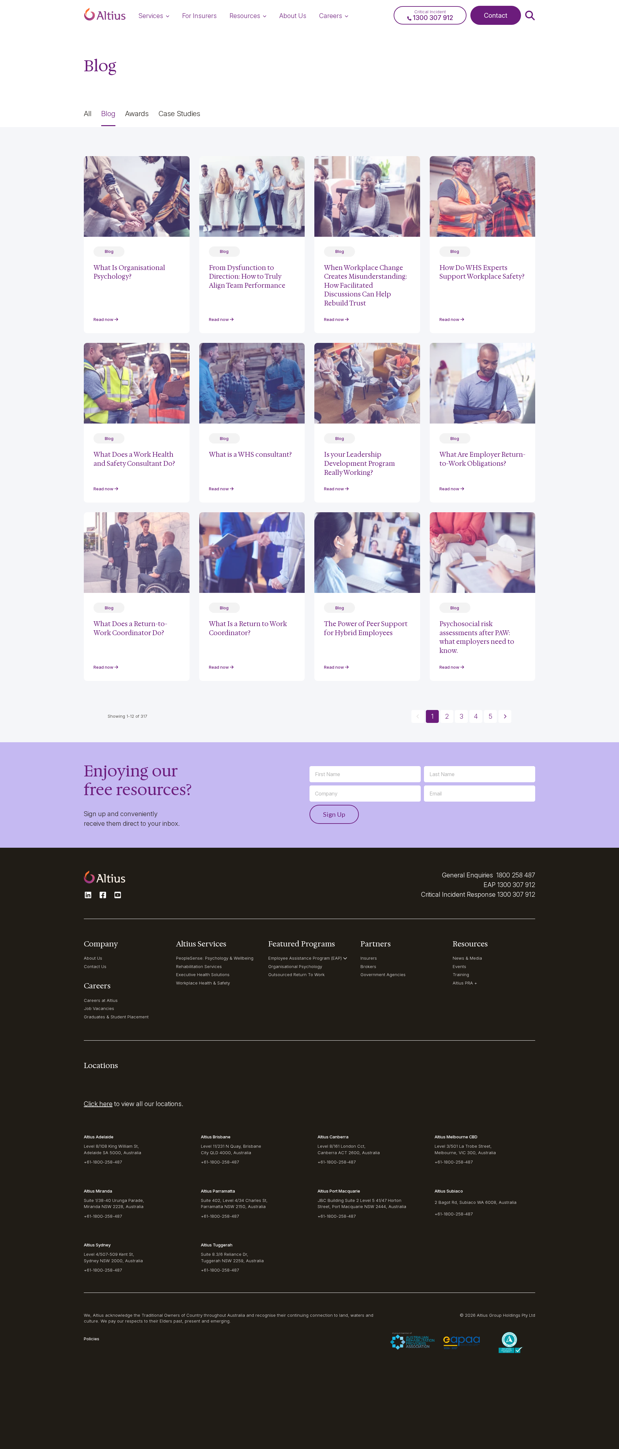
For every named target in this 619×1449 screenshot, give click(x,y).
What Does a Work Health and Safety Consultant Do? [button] (134, 459)
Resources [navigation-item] (245, 16)
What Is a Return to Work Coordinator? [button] (248, 628)
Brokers (368, 966)
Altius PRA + (465, 982)
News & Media (467, 958)
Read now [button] (103, 319)
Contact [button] (495, 15)
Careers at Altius (101, 1000)
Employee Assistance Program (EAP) (305, 958)
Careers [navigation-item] (330, 16)
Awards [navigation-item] (137, 113)
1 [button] (432, 716)
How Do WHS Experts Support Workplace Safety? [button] (482, 272)
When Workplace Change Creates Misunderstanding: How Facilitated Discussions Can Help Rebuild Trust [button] (365, 285)
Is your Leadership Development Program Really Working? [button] (359, 463)
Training (461, 974)
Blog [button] (109, 251)
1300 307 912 (516, 885)
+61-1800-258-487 (103, 1161)
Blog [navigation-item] (108, 113)
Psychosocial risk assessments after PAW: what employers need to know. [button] (476, 637)
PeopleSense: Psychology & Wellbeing (214, 958)
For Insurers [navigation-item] (199, 16)
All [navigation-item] (88, 113)
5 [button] (490, 716)
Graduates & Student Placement (116, 1016)
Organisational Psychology (295, 966)
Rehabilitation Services (199, 966)
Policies (91, 1338)
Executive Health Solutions (203, 974)
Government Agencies (383, 974)
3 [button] (461, 716)
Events (459, 966)
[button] (105, 15)
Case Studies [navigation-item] (179, 113)
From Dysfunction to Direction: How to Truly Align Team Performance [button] (247, 277)
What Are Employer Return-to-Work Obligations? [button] (482, 459)
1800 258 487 (515, 875)
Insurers (368, 958)
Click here (98, 1104)
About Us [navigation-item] (292, 16)
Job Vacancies (99, 1008)
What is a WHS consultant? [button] (250, 454)
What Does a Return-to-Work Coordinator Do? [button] (130, 628)
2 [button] (447, 716)
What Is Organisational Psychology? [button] (129, 272)
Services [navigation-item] (151, 16)
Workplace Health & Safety (203, 982)
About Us (93, 958)
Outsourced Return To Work (296, 974)
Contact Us (95, 966)
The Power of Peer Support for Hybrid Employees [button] (366, 628)
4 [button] (476, 716)
